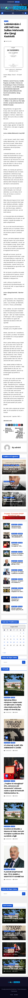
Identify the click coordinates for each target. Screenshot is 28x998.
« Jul (4, 652)
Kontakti (16, 994)
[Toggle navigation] (13, 13)
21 (17, 642)
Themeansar (14, 991)
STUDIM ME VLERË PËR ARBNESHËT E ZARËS (16, 537)
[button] (23, 13)
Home (11, 994)
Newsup (23, 989)
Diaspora (20, 588)
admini (18, 447)
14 (17, 639)
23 (23, 642)
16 (23, 639)
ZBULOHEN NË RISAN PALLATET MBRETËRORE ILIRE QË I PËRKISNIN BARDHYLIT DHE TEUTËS (19, 433)
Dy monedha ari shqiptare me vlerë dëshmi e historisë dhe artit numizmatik (17, 592)
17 (4, 642)
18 (7, 642)
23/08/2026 (8, 712)
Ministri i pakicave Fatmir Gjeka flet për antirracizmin (17, 610)
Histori (6, 21)
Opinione (20, 533)
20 (14, 642)
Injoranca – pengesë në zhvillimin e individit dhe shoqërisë (17, 583)
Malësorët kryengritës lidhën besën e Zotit (9, 430)
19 (10, 642)
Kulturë (20, 542)
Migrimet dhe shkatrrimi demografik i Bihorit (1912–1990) (14, 501)
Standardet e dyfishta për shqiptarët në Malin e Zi (17, 601)
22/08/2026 (8, 795)
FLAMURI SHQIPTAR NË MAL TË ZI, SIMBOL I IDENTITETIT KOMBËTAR (14, 874)
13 (14, 639)
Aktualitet (6, 465)
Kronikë (17, 465)
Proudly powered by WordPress (9, 989)
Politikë (20, 524)
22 (20, 642)
